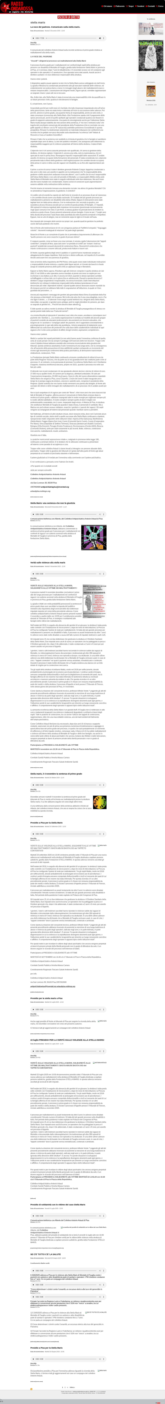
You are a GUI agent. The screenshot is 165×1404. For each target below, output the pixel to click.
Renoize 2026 (151, 100)
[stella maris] (33, 496)
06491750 (92, 1391)
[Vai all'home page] (17, 12)
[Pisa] (57, 1248)
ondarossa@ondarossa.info (80, 1391)
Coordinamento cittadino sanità (40, 1263)
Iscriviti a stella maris (31, 1389)
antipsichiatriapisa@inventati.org (55, 487)
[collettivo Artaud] (34, 992)
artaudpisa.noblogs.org (66, 986)
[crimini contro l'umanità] (49, 1341)
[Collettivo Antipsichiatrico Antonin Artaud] (57, 556)
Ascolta (33, 43)
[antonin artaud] (39, 496)
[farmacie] (57, 1341)
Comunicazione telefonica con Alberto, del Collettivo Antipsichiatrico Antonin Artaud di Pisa (66, 519)
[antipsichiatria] (44, 556)
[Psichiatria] (38, 556)
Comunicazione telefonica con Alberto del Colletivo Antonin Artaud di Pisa (59, 1220)
